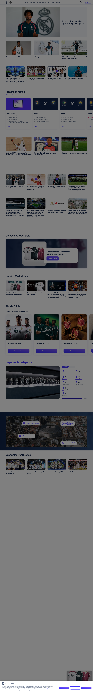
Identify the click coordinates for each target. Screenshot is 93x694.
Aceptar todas (63, 687)
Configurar (75, 687)
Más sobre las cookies (6, 691)
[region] (46, 687)
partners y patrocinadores (47, 688)
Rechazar (86, 687)
